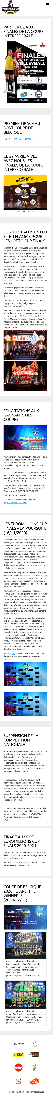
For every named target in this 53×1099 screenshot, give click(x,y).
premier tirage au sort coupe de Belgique (22, 127)
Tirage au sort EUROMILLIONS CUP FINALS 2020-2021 (22, 841)
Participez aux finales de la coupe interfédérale (24, 31)
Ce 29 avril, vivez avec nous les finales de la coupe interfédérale (24, 162)
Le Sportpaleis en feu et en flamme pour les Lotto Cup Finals (25, 236)
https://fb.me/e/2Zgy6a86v (15, 502)
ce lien (27, 865)
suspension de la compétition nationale (21, 740)
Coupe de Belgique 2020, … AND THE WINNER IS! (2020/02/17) (22, 893)
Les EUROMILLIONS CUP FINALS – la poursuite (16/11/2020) (25, 528)
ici (13, 653)
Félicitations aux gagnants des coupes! (21, 415)
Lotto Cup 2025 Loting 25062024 (18, 139)
